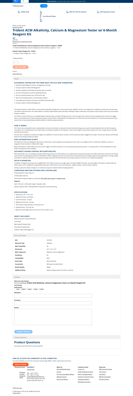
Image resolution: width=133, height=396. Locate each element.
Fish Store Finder (104, 379)
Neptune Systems (18, 27)
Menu (44, 6)
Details (16, 79)
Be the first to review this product (22, 42)
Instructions (102, 372)
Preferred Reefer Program (85, 372)
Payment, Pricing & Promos (86, 377)
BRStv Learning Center (105, 369)
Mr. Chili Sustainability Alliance (65, 374)
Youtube (21, 374)
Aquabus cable (61, 178)
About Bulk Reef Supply (63, 369)
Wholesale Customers (84, 382)
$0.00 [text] (58, 48)
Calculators (102, 374)
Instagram (22, 376)
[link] (116, 6)
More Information (20, 236)
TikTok (21, 377)
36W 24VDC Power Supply (48, 178)
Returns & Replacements (85, 374)
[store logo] (19, 6)
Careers (59, 372)
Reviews (17, 277)
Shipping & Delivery (83, 379)
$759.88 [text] (15, 43)
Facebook (22, 372)
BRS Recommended (105, 377)
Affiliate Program (61, 377)
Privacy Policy (16, 393)
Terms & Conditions (62, 379)
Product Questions (20, 337)
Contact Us (81, 369)
